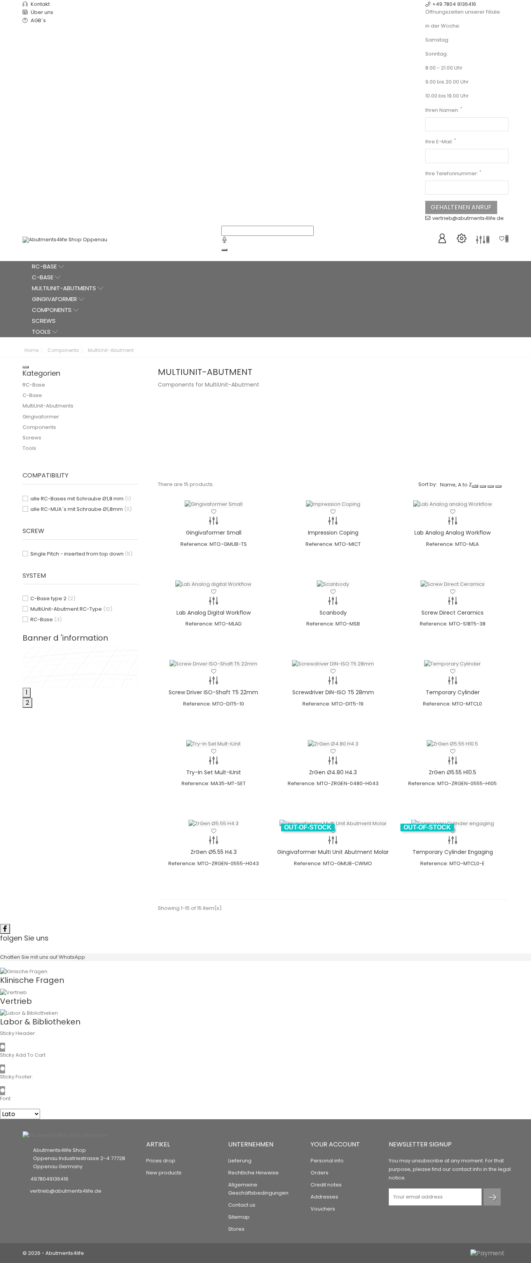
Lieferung (240, 1160)
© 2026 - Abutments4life (53, 1253)
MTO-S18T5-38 (467, 623)
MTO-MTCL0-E (467, 863)
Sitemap (239, 1217)
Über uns (41, 12)
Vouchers (323, 1208)
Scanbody (333, 613)
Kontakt (40, 4)
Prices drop (160, 1160)
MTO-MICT (348, 544)
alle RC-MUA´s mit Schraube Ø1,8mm (81, 509)
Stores (236, 1229)
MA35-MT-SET (228, 783)
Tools (42, 332)
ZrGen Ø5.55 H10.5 (452, 772)
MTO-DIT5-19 (347, 703)
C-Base (43, 277)
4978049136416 (49, 1179)
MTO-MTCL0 (467, 703)
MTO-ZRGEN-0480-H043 (348, 783)
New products (164, 1172)
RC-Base (45, 266)
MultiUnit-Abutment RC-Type (71, 609)
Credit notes (326, 1184)
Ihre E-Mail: (440, 141)
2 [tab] (27, 702)
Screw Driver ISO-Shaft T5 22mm (213, 692)
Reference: (194, 544)
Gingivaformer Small (213, 533)
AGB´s (38, 20)
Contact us (241, 1205)
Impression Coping (333, 533)
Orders (319, 1172)
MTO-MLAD (228, 623)
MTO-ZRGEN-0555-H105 (467, 783)
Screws (44, 321)
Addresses (324, 1196)
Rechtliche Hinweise (253, 1172)
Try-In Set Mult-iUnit (213, 772)
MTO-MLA (467, 544)
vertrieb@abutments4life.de (468, 218)
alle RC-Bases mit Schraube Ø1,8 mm (80, 498)
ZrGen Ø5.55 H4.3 (213, 852)
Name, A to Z (456, 484)
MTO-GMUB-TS (228, 544)
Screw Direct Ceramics (452, 613)
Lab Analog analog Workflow (452, 533)
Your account (335, 1144)
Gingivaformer (55, 299)
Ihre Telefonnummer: (453, 173)
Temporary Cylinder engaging (452, 852)
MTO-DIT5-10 (228, 703)
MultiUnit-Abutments (65, 288)
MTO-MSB (347, 623)
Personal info (327, 1160)
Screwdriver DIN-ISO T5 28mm (333, 692)
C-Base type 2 (52, 598)
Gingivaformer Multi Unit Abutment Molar (333, 852)
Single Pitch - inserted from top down (81, 553)
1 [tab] (27, 692)
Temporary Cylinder (453, 692)
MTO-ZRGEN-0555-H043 (228, 863)
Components (52, 310)
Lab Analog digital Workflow (213, 613)
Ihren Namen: (443, 110)
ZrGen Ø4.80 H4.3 (333, 772)
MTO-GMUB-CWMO (347, 863)
